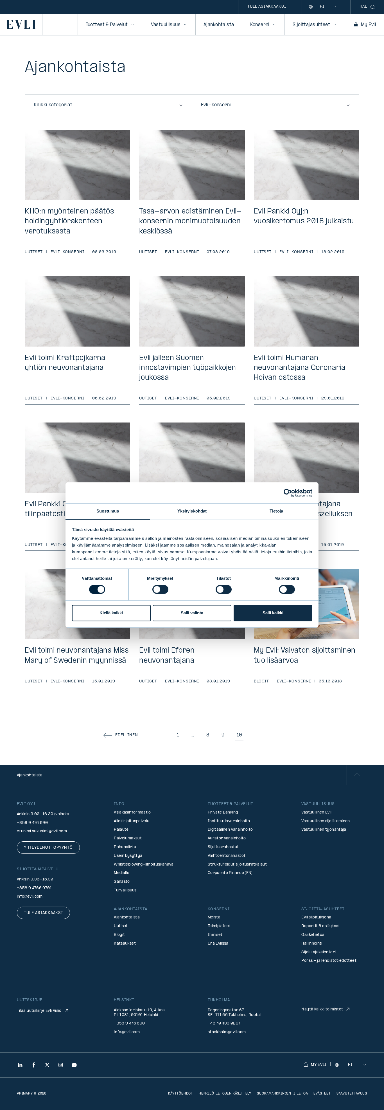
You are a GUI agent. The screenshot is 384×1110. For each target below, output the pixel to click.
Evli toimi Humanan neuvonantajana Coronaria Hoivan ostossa (299, 368)
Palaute (121, 830)
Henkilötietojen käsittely (225, 1093)
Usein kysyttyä (128, 856)
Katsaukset (125, 944)
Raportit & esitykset (320, 926)
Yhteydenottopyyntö (48, 848)
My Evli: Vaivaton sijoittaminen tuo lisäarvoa (305, 655)
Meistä (214, 917)
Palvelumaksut (128, 838)
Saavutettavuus (351, 1093)
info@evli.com (30, 897)
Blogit (261, 681)
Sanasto (122, 882)
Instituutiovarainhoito (229, 821)
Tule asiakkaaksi (266, 7)
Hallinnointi (311, 944)
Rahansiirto (125, 847)
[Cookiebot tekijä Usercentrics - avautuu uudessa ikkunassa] (287, 493)
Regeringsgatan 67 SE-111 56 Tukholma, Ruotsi (234, 1012)
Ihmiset (215, 935)
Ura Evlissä (218, 944)
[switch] (160, 589)
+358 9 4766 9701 (34, 888)
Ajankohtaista (219, 25)
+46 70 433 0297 (224, 1023)
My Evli (368, 25)
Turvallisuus (125, 890)
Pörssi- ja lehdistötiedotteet (328, 961)
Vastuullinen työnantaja (323, 830)
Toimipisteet (219, 926)
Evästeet (322, 1093)
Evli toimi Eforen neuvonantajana (167, 655)
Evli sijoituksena (316, 917)
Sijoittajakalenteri (318, 952)
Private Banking (223, 812)
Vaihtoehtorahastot (226, 856)
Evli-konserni (67, 252)
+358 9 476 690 (32, 823)
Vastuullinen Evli (316, 812)
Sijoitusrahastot (223, 847)
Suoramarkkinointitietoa (282, 1093)
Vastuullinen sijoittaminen (325, 821)
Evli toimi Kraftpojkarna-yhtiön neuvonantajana (67, 363)
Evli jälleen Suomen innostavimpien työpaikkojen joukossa (187, 368)
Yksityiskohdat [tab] (192, 511)
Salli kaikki (273, 612)
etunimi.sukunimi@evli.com (42, 831)
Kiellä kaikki (111, 612)
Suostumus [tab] (107, 511)
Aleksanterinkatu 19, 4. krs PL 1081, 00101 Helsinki (139, 1012)
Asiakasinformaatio (132, 812)
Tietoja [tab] (276, 511)
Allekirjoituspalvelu (131, 821)
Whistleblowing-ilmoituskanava (143, 864)
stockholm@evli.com (227, 1032)
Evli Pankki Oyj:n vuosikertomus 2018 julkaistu (304, 216)
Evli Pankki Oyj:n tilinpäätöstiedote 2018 (64, 509)
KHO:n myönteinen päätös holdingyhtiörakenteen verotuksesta (69, 221)
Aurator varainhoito (227, 838)
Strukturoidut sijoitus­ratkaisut (237, 864)
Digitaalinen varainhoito (230, 830)
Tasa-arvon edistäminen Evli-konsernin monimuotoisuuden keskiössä (190, 221)
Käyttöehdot (180, 1093)
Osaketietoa (312, 935)
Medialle (121, 873)
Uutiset (34, 252)
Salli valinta (192, 612)
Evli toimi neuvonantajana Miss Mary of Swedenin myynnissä (77, 655)
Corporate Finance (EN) (230, 873)
